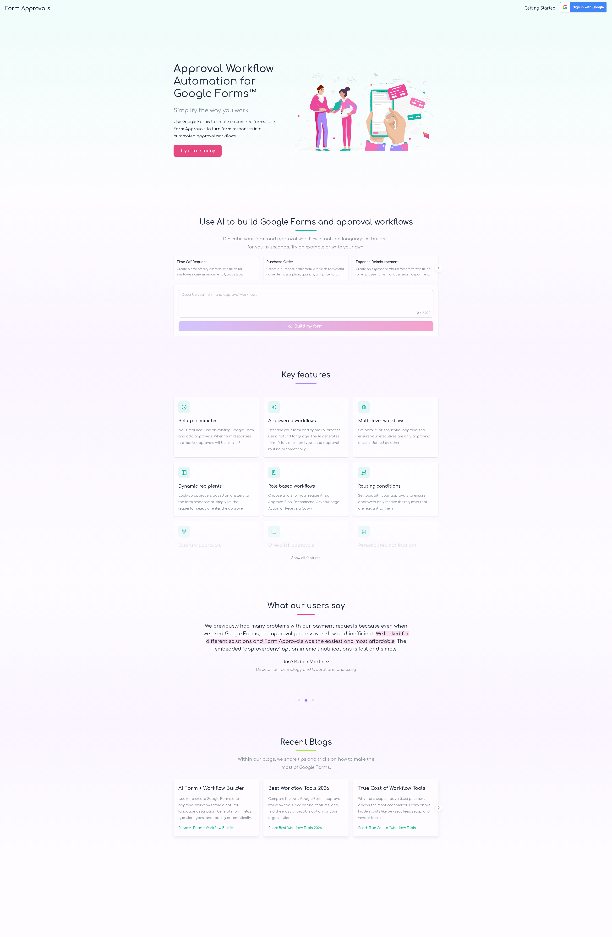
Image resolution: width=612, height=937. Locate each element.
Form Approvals (27, 8)
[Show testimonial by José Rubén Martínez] (306, 700)
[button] (306, 535)
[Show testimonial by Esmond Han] (299, 700)
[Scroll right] (439, 268)
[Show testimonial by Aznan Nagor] (312, 700)
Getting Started (540, 8)
